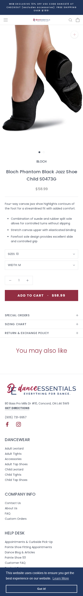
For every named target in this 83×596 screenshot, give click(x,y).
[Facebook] (7, 424)
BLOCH (41, 161)
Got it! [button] (41, 588)
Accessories (13, 459)
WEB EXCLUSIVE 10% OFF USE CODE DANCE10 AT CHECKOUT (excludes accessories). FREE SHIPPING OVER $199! (41, 7)
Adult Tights (13, 453)
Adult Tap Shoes (16, 464)
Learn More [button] (61, 578)
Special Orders (17, 315)
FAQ (7, 513)
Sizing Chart (15, 324)
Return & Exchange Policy (27, 333)
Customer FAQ (15, 562)
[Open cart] (77, 20)
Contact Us (13, 503)
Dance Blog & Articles (20, 552)
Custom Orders (16, 518)
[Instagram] (18, 424)
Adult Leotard (14, 448)
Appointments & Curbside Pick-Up (29, 541)
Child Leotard (14, 469)
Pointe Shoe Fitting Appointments (28, 547)
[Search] (70, 20)
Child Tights (13, 474)
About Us (11, 508)
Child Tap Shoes (16, 479)
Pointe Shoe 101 (15, 557)
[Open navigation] (6, 19)
